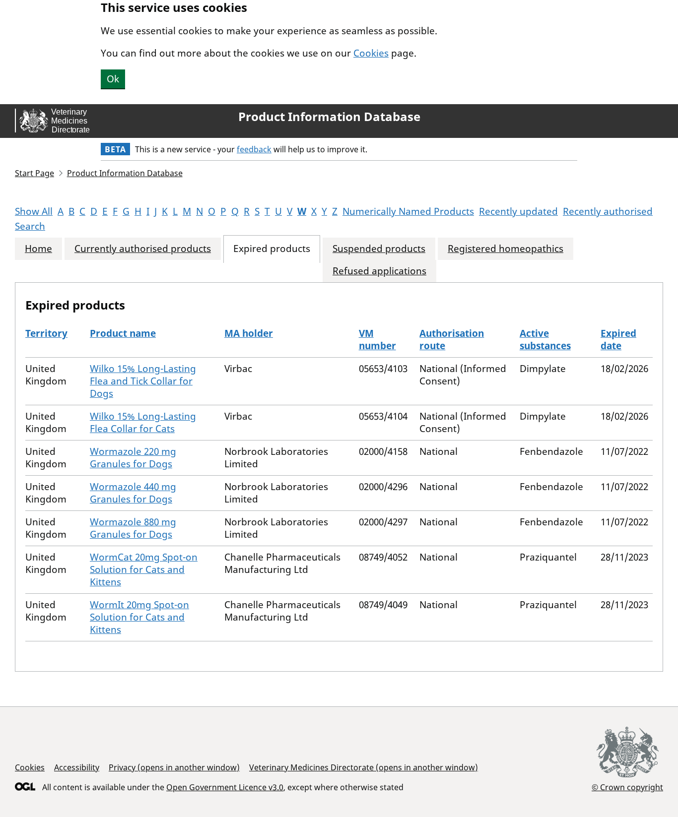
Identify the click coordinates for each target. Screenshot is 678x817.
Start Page (34, 173)
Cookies (371, 53)
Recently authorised (608, 211)
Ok (113, 78)
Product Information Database (329, 116)
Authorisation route (451, 339)
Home (38, 249)
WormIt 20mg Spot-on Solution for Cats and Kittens (139, 617)
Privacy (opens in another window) (174, 767)
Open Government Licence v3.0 (224, 787)
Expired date (618, 339)
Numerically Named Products (408, 211)
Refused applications (379, 271)
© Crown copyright (627, 787)
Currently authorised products (142, 249)
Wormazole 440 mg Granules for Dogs (133, 492)
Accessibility (76, 767)
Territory (46, 333)
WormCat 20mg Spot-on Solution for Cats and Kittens (144, 569)
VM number (377, 339)
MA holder (248, 333)
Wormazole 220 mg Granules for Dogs (133, 457)
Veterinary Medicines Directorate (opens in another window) (363, 767)
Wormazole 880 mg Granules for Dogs (133, 528)
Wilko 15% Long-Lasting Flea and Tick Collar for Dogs (143, 381)
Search (30, 226)
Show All (34, 211)
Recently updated (518, 211)
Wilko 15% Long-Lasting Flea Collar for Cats (143, 422)
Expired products (271, 249)
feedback (254, 149)
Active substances (545, 339)
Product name (123, 333)
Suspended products (379, 249)
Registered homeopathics (505, 249)
